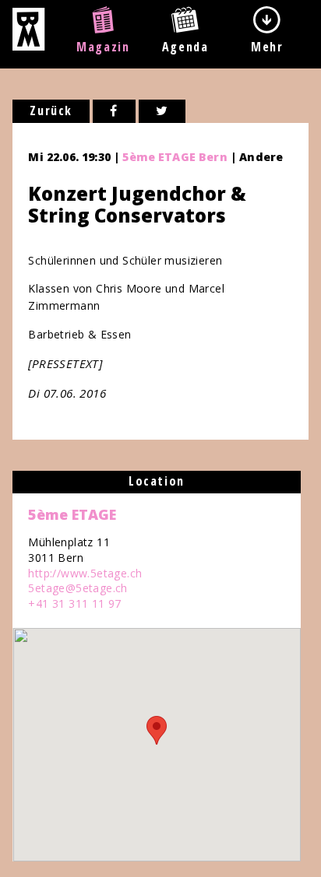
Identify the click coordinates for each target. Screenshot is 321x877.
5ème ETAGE (72, 514)
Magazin (102, 46)
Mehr (267, 46)
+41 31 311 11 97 (74, 603)
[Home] (28, 45)
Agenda (185, 46)
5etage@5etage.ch (77, 588)
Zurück (51, 110)
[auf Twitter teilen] (162, 111)
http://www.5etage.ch (85, 573)
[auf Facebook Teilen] (114, 111)
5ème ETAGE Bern (174, 156)
